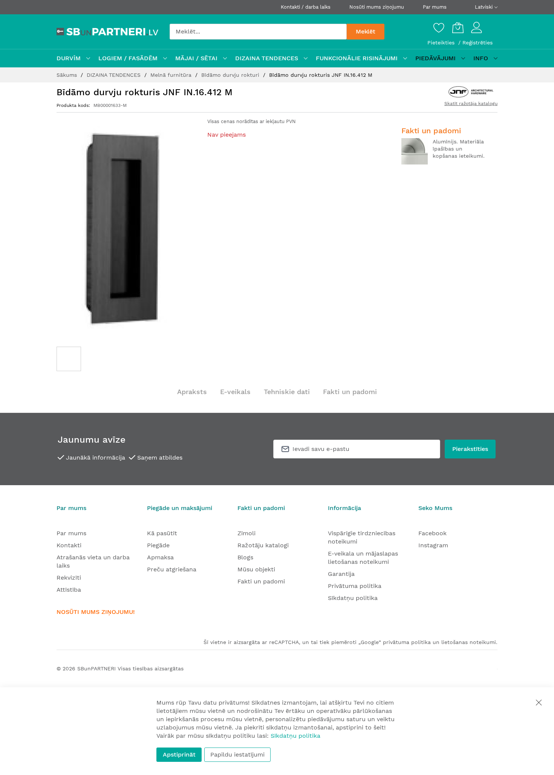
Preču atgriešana (171, 569)
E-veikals (235, 392)
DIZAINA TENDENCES (114, 75)
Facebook (432, 533)
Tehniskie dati (287, 392)
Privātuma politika (354, 585)
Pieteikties (441, 43)
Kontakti (69, 545)
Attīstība (69, 589)
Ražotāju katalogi (263, 545)
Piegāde (158, 545)
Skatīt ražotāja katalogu (470, 103)
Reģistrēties (477, 43)
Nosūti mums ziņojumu (376, 7)
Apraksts (192, 392)
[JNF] (470, 91)
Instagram (433, 545)
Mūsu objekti (256, 569)
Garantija (341, 573)
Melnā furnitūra (171, 75)
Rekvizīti (69, 577)
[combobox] (258, 32)
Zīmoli (246, 533)
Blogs (245, 557)
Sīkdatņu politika (353, 597)
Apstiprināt (179, 754)
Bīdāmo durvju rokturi (231, 75)
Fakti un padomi (350, 392)
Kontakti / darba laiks (306, 7)
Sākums (68, 75)
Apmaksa (160, 557)
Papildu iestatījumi (237, 754)
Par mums (435, 7)
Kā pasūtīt (162, 533)
